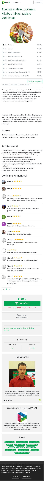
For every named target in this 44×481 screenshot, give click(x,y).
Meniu (16, 2)
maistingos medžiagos (22, 453)
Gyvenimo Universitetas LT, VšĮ (22, 408)
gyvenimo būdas (32, 445)
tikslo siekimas (19, 445)
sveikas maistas (23, 450)
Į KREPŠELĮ (23, 303)
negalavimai (35, 450)
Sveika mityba (9, 442)
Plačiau (28, 472)
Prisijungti (38, 2)
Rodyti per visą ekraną (35, 81)
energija (11, 447)
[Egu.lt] (7, 2)
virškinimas (20, 447)
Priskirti (6, 84)
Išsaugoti (14, 84)
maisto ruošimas (10, 450)
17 (12, 348)
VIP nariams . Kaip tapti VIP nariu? (22, 308)
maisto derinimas (22, 442)
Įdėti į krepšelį (25, 84)
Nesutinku (26, 477)
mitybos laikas (34, 442)
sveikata (9, 445)
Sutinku (15, 477)
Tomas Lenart (22, 357)
